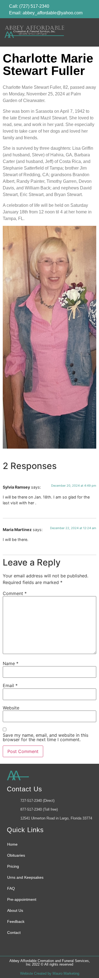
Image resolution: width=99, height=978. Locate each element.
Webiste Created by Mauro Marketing (49, 973)
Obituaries (16, 855)
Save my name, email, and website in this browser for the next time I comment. (45, 737)
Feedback (15, 921)
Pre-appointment (21, 899)
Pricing (13, 866)
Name (10, 663)
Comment (15, 593)
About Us (15, 910)
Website (11, 708)
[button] (86, 32)
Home (12, 844)
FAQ (11, 888)
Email (10, 685)
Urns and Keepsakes (25, 877)
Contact (14, 932)
